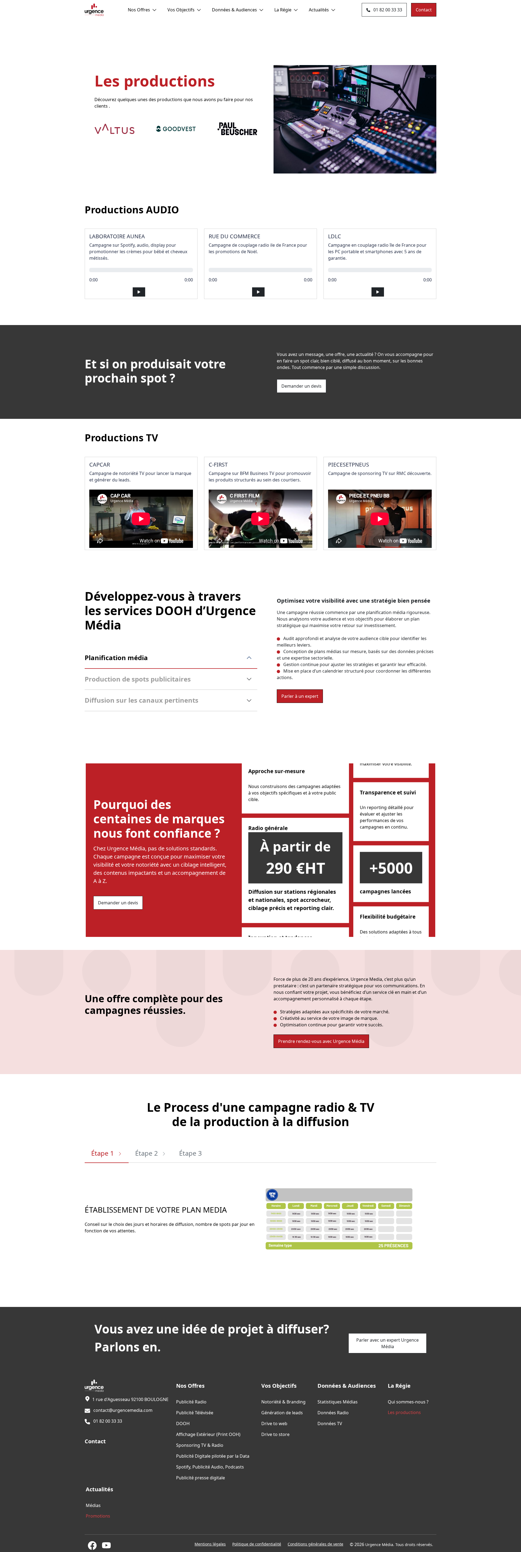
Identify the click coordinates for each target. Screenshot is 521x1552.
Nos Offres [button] (139, 10)
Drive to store (275, 1434)
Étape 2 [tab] (147, 1153)
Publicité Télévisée (194, 1413)
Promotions (98, 1516)
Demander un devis (301, 386)
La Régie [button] (282, 10)
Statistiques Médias (337, 1402)
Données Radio (333, 1413)
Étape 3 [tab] (190, 1153)
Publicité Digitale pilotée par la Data (212, 1456)
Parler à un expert (299, 696)
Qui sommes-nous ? (408, 1402)
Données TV (329, 1423)
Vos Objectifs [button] (181, 10)
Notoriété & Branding (283, 1402)
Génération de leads (282, 1413)
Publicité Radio (191, 1402)
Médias (93, 1505)
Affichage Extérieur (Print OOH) (208, 1434)
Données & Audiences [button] (234, 10)
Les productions (404, 1412)
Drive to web (274, 1423)
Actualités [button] (319, 10)
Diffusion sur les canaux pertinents (141, 700)
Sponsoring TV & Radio (199, 1445)
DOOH (183, 1423)
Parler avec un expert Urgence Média (387, 1343)
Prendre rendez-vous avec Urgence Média (321, 1041)
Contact (424, 10)
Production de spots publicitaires (138, 678)
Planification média (116, 657)
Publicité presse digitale (200, 1478)
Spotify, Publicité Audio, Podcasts (210, 1467)
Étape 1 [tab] (103, 1153)
